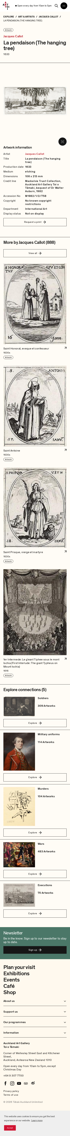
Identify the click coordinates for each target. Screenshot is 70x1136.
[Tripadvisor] (26, 1083)
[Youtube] (19, 1083)
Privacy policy (11, 1091)
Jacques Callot (13, 36)
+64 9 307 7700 (13, 1076)
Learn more (36, 1120)
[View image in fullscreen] (62, 142)
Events (11, 980)
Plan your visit (19, 967)
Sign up (33, 950)
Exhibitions (16, 973)
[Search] (56, 5)
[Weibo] (33, 1083)
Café (8, 986)
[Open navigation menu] (63, 5)
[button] (35, 311)
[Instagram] (12, 1083)
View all (33, 253)
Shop (9, 992)
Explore (32, 723)
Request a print (33, 222)
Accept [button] (10, 1128)
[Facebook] (5, 1083)
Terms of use (10, 1094)
